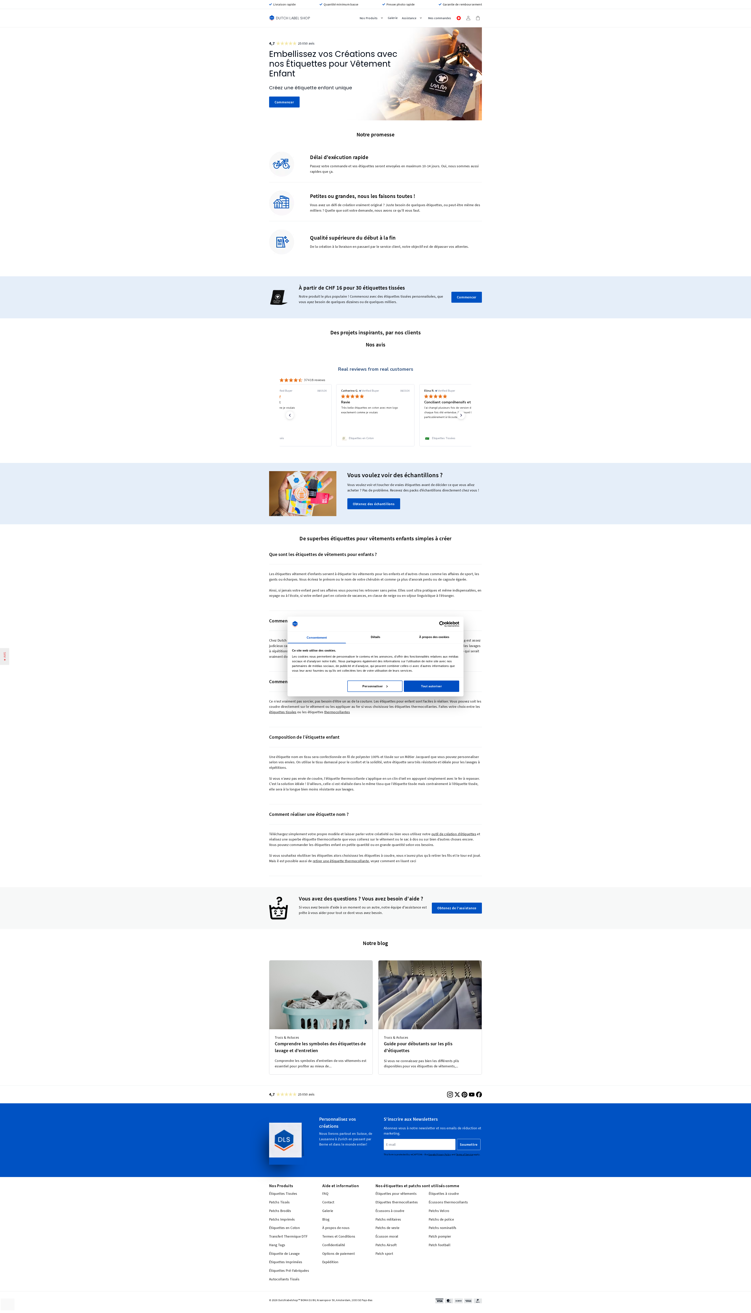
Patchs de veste (388, 1227)
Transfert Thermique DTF (288, 1236)
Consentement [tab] (317, 637)
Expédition (330, 1262)
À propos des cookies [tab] (434, 637)
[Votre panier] (478, 18)
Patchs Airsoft (386, 1245)
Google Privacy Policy (439, 1154)
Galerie (327, 1210)
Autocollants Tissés (284, 1279)
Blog (325, 1219)
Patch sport (384, 1253)
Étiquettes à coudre (444, 1193)
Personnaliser (372, 686)
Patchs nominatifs (442, 1227)
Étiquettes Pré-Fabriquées (289, 1270)
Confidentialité (333, 1245)
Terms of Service (464, 1154)
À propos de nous (335, 1227)
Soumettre (469, 1144)
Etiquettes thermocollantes (397, 1202)
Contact (328, 1202)
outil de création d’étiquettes (453, 834)
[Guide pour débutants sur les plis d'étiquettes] (430, 994)
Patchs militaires (388, 1219)
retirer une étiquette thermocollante (341, 861)
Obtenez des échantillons (374, 504)
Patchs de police (441, 1219)
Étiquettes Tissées (283, 1193)
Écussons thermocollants (448, 1202)
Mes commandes (439, 18)
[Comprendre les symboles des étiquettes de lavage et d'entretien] (321, 994)
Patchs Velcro (439, 1210)
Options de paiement (338, 1253)
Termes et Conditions (338, 1236)
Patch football (439, 1245)
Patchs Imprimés (282, 1219)
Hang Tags (277, 1245)
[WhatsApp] (727, 1303)
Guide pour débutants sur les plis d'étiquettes (418, 1047)
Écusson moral (387, 1236)
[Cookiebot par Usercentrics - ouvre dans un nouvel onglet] (442, 624)
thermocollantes (337, 712)
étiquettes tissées (282, 712)
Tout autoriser (431, 686)
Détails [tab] (375, 637)
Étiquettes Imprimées (285, 1262)
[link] (292, 438)
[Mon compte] (468, 18)
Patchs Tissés (279, 1202)
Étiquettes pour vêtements (396, 1193)
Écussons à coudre (390, 1210)
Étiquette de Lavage (284, 1253)
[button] (290, 415)
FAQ (325, 1193)
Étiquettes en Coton (284, 1227)
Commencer (284, 102)
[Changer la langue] (459, 18)
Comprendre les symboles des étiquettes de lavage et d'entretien (320, 1047)
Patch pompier (440, 1236)
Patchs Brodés (280, 1210)
